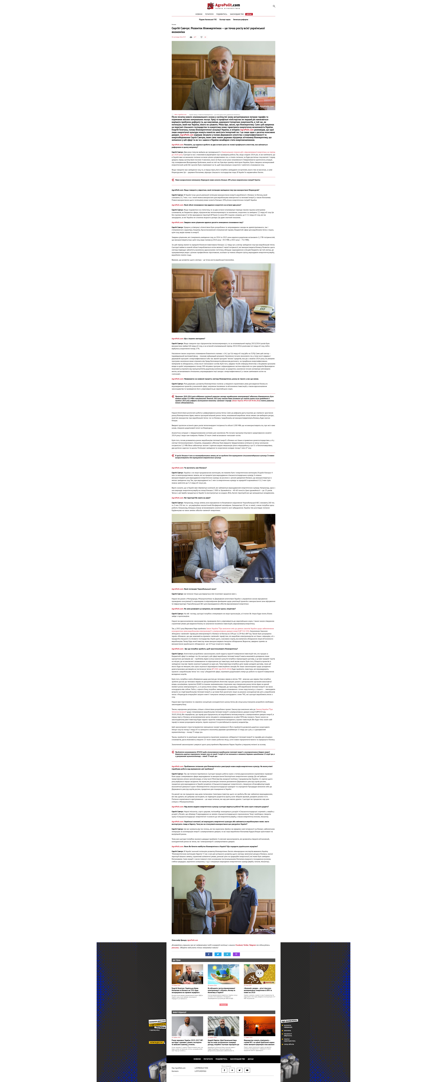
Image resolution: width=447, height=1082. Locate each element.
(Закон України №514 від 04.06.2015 (246, 401)
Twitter (245, 945)
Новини (198, 14)
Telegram (252, 945)
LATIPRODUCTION (201, 1068)
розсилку (175, 947)
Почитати (209, 14)
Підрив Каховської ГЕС (208, 20)
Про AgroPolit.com (178, 1068)
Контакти (175, 1071)
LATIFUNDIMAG (200, 1071)
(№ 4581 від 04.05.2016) (221, 669)
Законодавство (237, 14)
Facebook (239, 945)
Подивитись (221, 14)
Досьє (249, 14)
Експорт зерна (225, 20)
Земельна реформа (240, 20)
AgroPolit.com (247, 129)
